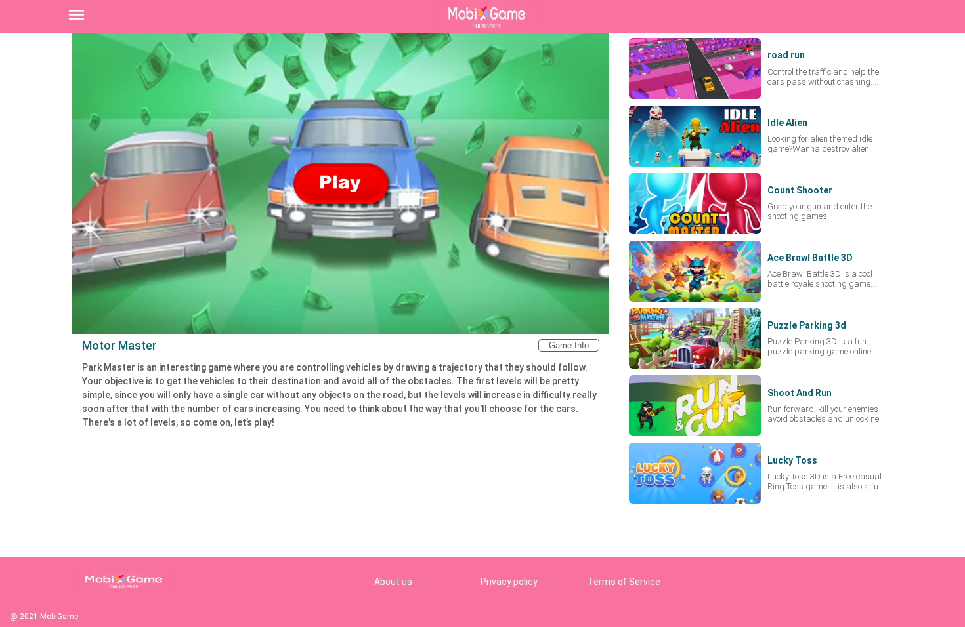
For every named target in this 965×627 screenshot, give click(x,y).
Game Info (569, 345)
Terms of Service (624, 581)
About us (393, 581)
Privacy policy (509, 581)
